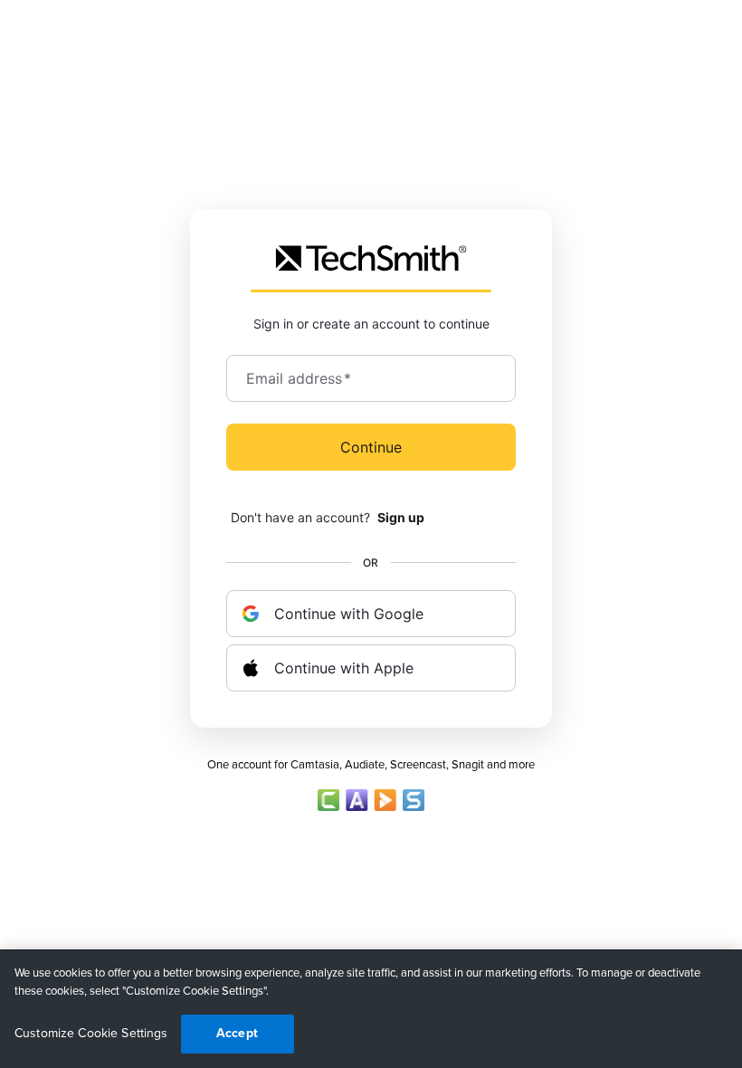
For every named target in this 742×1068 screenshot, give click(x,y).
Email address (298, 378)
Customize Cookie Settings (91, 1033)
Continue (371, 447)
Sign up (400, 517)
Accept (237, 1033)
